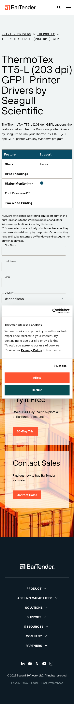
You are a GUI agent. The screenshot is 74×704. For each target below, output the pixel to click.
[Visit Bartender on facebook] (30, 664)
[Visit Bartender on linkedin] (23, 664)
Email (7, 277)
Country (9, 292)
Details (61, 366)
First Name (10, 245)
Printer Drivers (16, 34)
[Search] (59, 7)
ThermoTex (46, 34)
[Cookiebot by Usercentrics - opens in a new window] (52, 311)
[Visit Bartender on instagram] (51, 664)
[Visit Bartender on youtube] (44, 664)
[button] (37, 588)
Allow (37, 377)
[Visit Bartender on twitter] (37, 664)
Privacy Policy (31, 350)
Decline (37, 390)
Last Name (10, 261)
